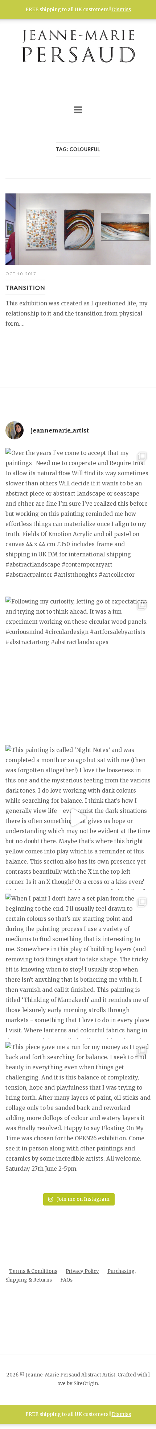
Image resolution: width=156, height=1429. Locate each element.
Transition (25, 287)
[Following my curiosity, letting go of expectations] (78, 669)
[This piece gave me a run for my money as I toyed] (78, 1114)
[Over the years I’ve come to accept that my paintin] (78, 520)
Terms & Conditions (33, 1271)
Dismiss (121, 10)
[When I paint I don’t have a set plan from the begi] (78, 966)
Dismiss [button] (121, 1414)
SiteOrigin (86, 1383)
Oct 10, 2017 (20, 273)
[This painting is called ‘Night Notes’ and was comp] (78, 817)
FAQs (66, 1280)
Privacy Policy (82, 1271)
